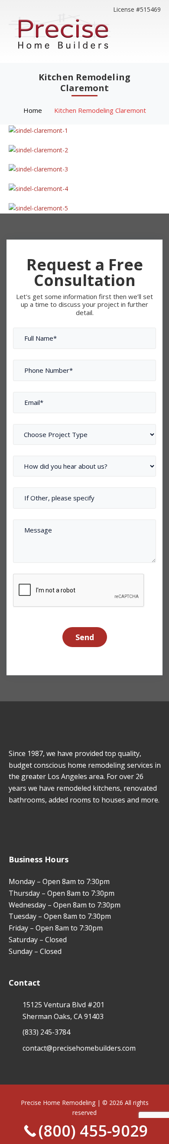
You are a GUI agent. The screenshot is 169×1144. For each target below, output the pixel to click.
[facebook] (11, 825)
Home (32, 110)
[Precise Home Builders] (59, 30)
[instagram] (24, 825)
